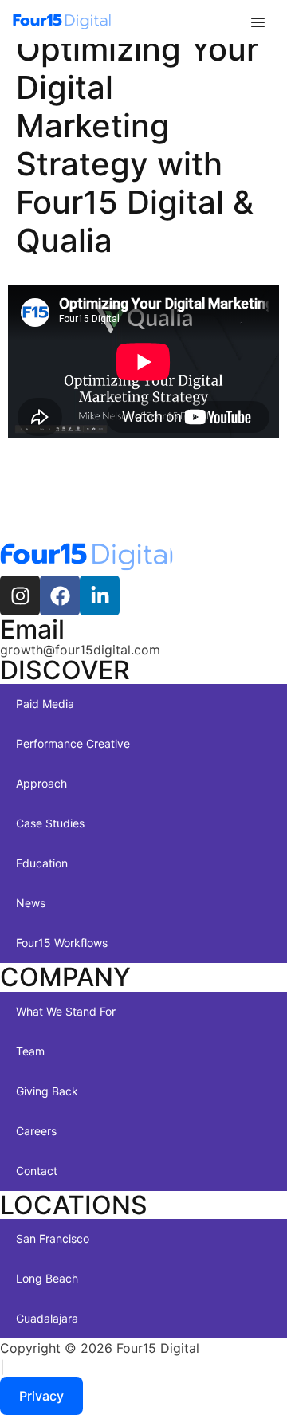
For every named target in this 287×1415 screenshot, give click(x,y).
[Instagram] (20, 595)
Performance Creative (73, 743)
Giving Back (47, 1091)
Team (30, 1051)
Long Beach (47, 1278)
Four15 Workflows (62, 942)
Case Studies (50, 823)
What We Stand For (66, 1011)
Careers (36, 1131)
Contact (36, 1170)
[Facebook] (60, 595)
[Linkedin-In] (100, 595)
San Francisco (52, 1238)
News (30, 903)
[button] (258, 23)
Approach (41, 783)
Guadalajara (47, 1318)
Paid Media (45, 703)
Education (42, 863)
